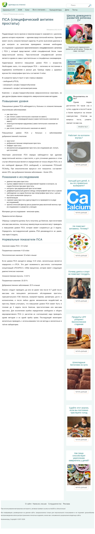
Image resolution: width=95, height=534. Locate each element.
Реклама (66, 504)
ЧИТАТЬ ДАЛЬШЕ (81, 165)
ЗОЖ (20, 10)
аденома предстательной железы (40, 37)
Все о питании (39, 10)
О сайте (28, 504)
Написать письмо (40, 504)
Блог (27, 10)
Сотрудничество (54, 504)
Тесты (75, 10)
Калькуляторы (56, 10)
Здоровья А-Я (9, 10)
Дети (67, 10)
